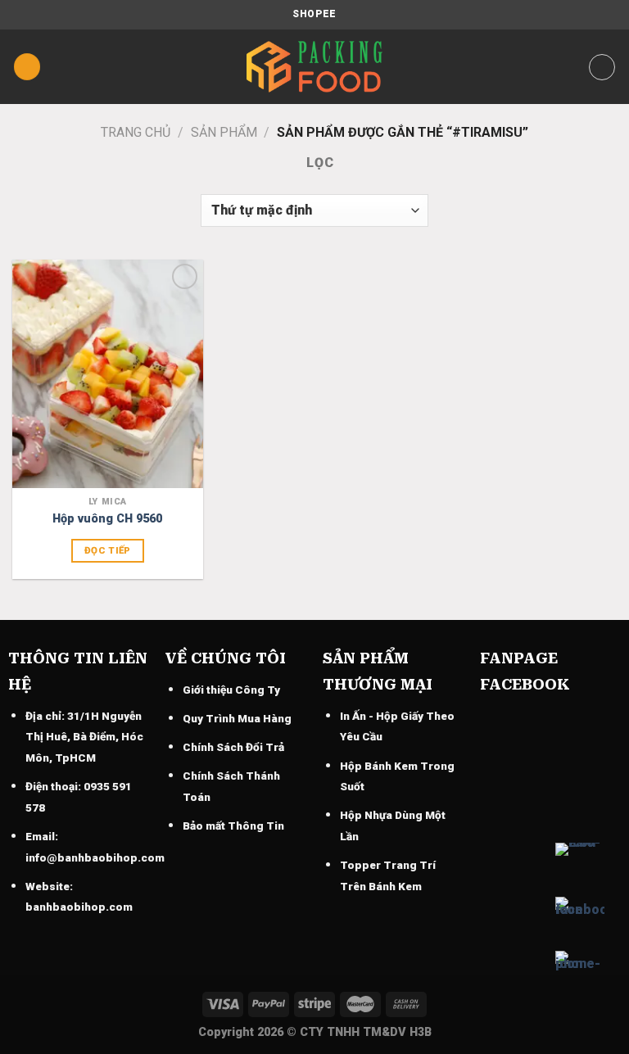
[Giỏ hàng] (602, 67)
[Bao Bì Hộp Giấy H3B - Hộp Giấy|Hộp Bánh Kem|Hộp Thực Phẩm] (314, 67)
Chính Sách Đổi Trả (233, 746)
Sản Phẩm (224, 132)
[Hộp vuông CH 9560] (107, 374)
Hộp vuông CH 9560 (107, 519)
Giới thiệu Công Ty (231, 689)
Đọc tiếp (107, 550)
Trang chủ (135, 132)
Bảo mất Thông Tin (233, 825)
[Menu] (27, 66)
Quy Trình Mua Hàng (237, 718)
